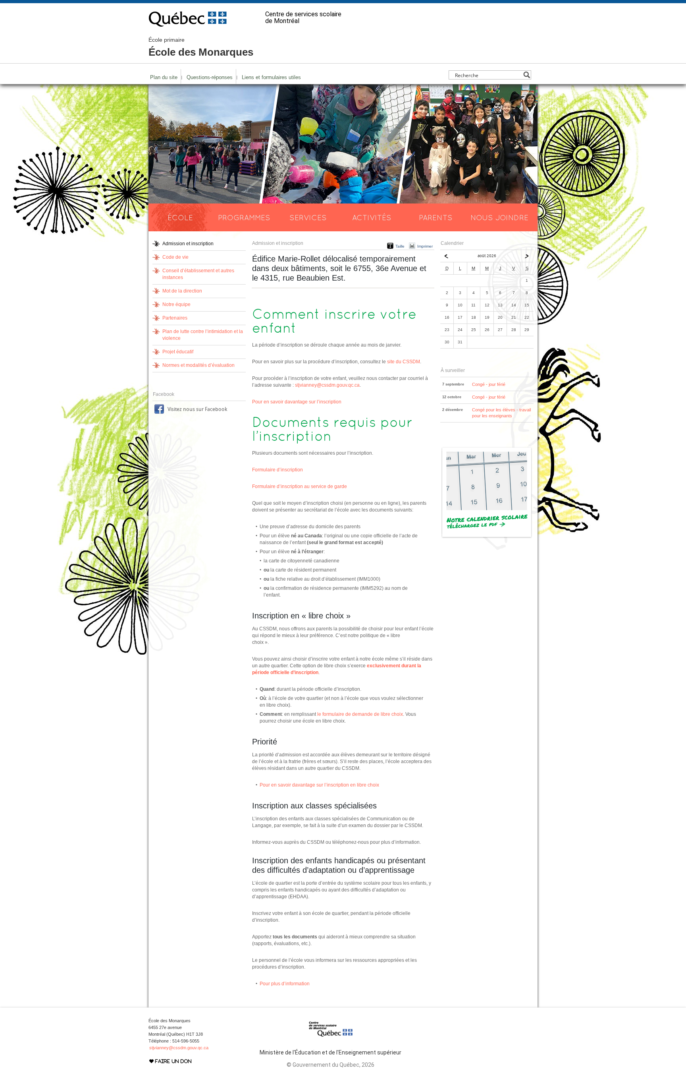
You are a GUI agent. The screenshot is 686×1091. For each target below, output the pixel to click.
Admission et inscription (188, 243)
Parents (436, 217)
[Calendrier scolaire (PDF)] (487, 537)
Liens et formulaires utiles (271, 77)
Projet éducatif (177, 352)
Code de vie (175, 257)
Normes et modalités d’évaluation (198, 365)
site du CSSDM (403, 361)
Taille (400, 246)
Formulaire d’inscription (277, 470)
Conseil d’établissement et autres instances (198, 274)
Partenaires (174, 318)
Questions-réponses (210, 77)
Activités (371, 217)
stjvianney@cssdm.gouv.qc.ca (327, 385)
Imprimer (425, 246)
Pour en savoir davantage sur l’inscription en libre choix (319, 785)
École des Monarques (200, 47)
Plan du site (163, 77)
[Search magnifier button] (526, 75)
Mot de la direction (182, 291)
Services (308, 217)
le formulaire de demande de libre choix (360, 714)
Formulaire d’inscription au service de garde (299, 486)
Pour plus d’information (285, 983)
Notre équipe (176, 304)
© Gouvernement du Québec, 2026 (330, 1065)
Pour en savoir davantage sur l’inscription (296, 402)
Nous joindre (499, 217)
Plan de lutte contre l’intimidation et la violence (202, 335)
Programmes (244, 217)
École (180, 217)
